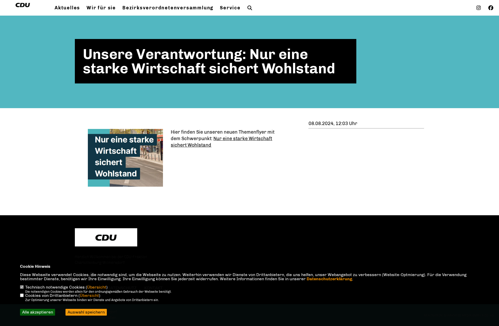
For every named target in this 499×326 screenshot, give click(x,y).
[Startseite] (106, 237)
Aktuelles (67, 7)
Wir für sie (101, 7)
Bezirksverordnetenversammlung (167, 7)
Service (230, 7)
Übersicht (96, 287)
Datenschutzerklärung (329, 278)
